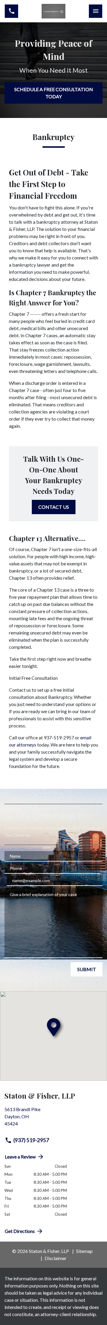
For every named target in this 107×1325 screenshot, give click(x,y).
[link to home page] (53, 11)
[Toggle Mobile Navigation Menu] (95, 11)
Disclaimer (56, 1258)
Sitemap (84, 1251)
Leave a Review (20, 1156)
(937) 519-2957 (31, 1140)
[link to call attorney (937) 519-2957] (11, 11)
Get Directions (20, 1231)
